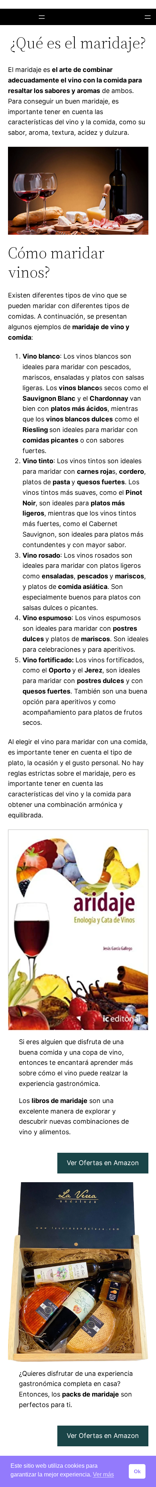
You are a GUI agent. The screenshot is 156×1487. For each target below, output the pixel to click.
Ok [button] (137, 1471)
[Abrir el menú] (41, 17)
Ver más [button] (103, 1474)
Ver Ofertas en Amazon (103, 1163)
